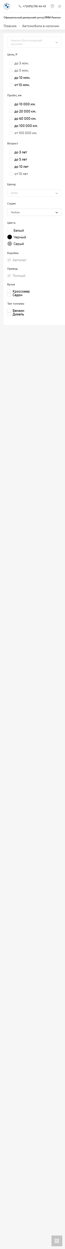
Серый (19, 244)
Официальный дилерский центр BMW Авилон (32, 17)
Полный (19, 275)
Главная (10, 26)
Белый (19, 230)
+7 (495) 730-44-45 (34, 6)
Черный (20, 237)
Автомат (20, 260)
